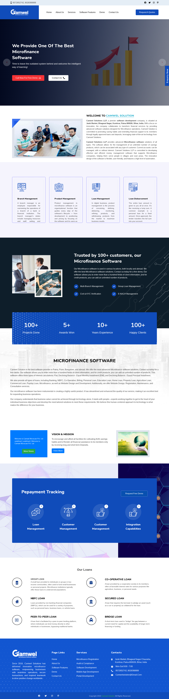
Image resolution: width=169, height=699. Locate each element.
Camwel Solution (108, 696)
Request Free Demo (134, 493)
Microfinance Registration (87, 659)
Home (49, 12)
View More (58, 451)
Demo (102, 12)
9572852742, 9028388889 (24, 3)
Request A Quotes (147, 12)
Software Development (86, 668)
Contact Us (114, 12)
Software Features (87, 12)
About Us (60, 12)
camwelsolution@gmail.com (129, 675)
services (71, 12)
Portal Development (85, 676)
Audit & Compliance (85, 663)
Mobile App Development (87, 672)
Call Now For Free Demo (27, 80)
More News (29, 451)
